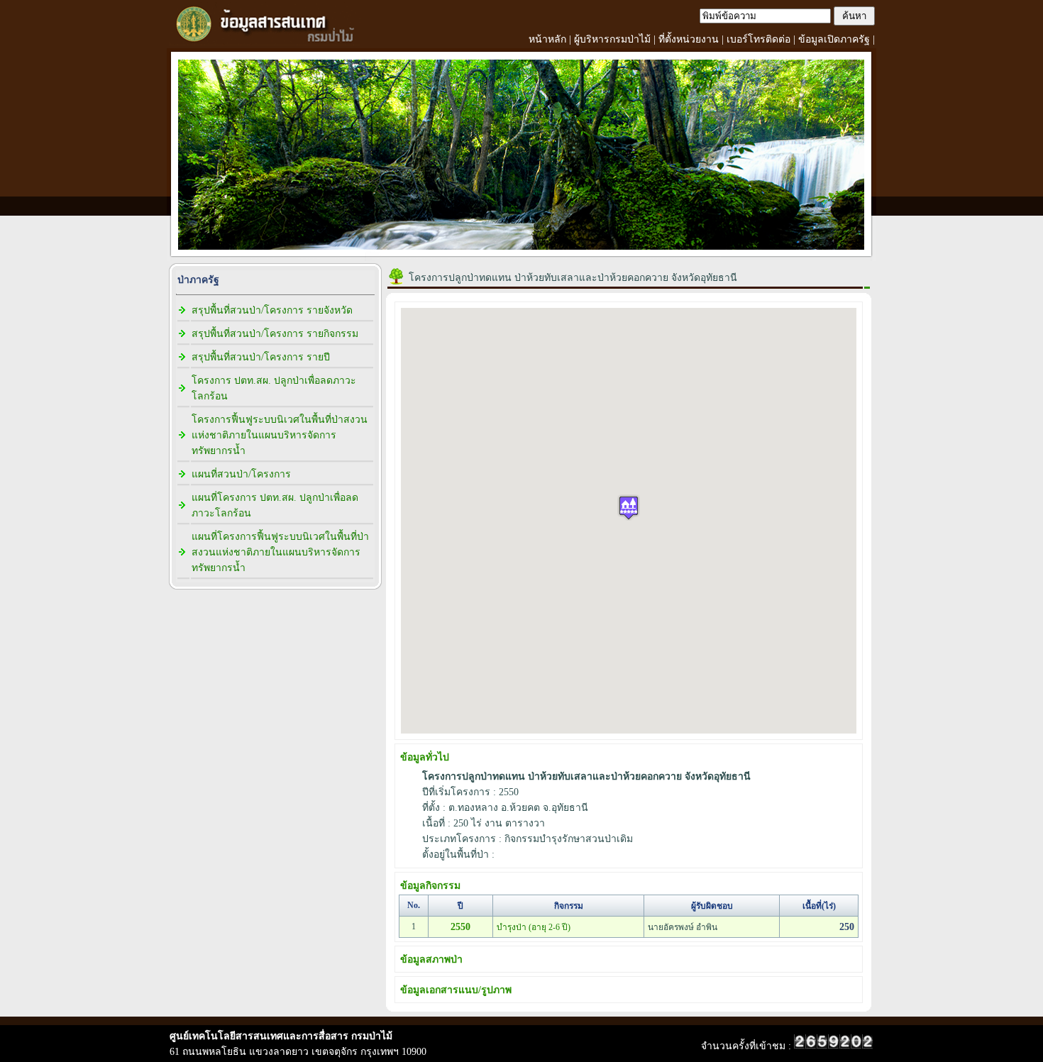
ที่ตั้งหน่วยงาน (688, 39)
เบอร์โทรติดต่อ (758, 39)
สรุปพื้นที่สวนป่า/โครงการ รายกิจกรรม (275, 333)
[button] (628, 507)
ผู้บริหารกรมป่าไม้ (612, 39)
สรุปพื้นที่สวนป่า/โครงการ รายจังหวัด (272, 310)
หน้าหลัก (547, 39)
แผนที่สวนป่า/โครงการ (241, 474)
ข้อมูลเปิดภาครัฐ (834, 39)
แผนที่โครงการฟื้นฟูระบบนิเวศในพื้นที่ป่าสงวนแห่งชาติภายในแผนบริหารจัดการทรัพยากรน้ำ (280, 552)
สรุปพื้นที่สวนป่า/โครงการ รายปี (261, 357)
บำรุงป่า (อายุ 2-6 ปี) (533, 927)
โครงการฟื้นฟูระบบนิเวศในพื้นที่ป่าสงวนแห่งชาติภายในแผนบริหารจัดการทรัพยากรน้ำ (280, 435)
